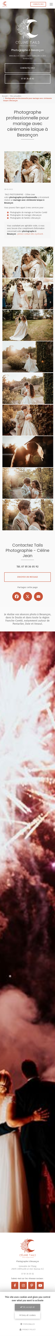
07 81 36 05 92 (27, 78)
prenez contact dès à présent (30, 234)
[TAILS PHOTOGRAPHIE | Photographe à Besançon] (4, 4)
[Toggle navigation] (51, 4)
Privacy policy (29, 1329)
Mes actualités (15, 96)
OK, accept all (28, 1307)
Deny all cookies (28, 1315)
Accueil (4, 96)
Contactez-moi (38, 4)
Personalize (29, 1324)
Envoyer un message (27, 577)
